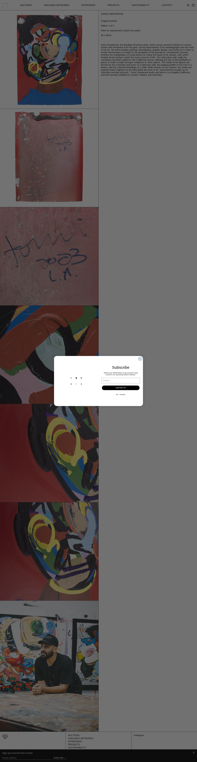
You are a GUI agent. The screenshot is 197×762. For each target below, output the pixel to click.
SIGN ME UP (121, 388)
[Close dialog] (140, 359)
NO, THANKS (120, 394)
